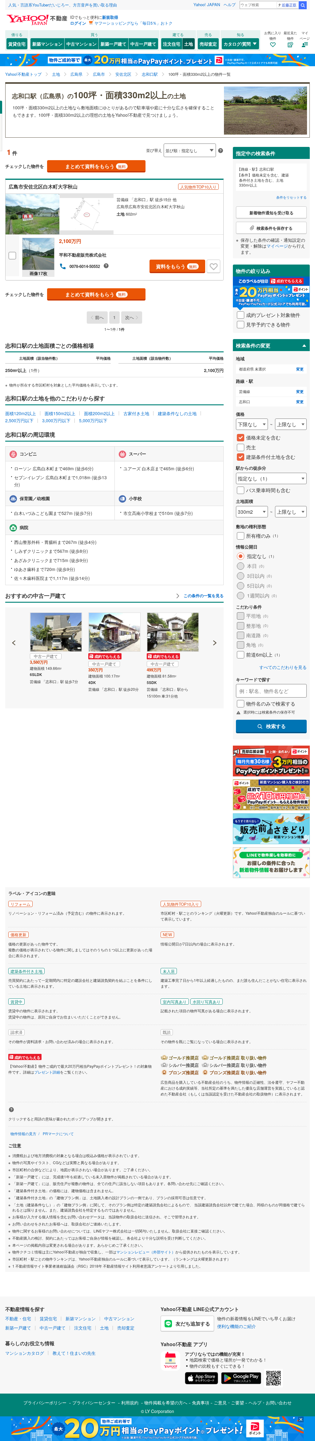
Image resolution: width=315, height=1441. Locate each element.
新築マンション (47, 44)
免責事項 (200, 1402)
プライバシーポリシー (44, 1402)
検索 (303, 5)
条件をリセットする (291, 197)
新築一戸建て (113, 44)
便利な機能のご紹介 (236, 1326)
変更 (300, 369)
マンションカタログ (24, 1353)
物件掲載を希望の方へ (165, 1402)
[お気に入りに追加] (213, 266)
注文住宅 (171, 44)
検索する (276, 726)
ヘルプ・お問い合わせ (270, 1402)
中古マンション (81, 44)
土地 (188, 44)
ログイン (78, 23)
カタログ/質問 (237, 44)
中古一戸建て (143, 44)
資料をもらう (176, 266)
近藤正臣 (289, 4)
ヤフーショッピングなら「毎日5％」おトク (133, 23)
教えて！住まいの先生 (74, 1353)
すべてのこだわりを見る (283, 667)
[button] (14, 621)
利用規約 (129, 1402)
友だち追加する (193, 1323)
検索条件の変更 (253, 345)
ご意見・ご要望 (229, 1402)
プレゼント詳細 (47, 1072)
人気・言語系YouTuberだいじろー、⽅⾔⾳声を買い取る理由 (62, 5)
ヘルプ (230, 4)
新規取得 (110, 17)
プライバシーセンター (93, 1402)
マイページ (277, 246)
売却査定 (208, 44)
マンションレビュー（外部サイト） (145, 1251)
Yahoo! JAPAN (206, 4)
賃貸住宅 (17, 44)
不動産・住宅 (18, 1318)
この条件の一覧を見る (203, 595)
